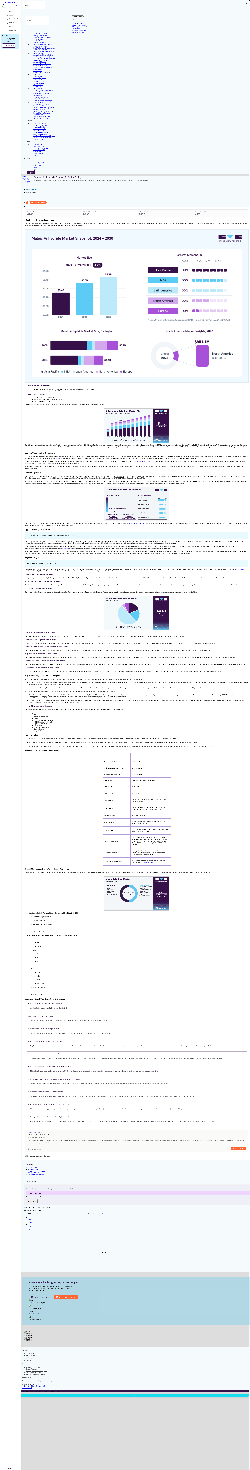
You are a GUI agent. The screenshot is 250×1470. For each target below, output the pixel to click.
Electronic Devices (39, 39)
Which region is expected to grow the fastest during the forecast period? (50, 1066)
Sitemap (28, 1360)
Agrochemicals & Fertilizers (42, 104)
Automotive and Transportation (43, 90)
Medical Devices (38, 81)
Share (30, 1219)
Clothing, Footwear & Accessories (82, 27)
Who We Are (37, 144)
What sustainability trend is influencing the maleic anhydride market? (49, 1104)
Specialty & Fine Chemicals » (42, 44)
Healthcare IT (37, 79)
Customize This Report (42, 1297)
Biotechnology (38, 76)
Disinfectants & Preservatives (42, 106)
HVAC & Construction (40, 97)
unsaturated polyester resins (142, 461)
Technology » (37, 88)
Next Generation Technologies (42, 101)
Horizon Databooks (39, 129)
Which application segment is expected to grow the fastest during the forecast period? (54, 1079)
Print (29, 1229)
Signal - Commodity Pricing (42, 137)
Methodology (29, 199)
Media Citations (38, 153)
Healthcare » (37, 74)
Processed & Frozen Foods (41, 60)
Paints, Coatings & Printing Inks (43, 111)
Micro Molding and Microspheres (43, 67)
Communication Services (41, 93)
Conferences (37, 151)
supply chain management (136, 523)
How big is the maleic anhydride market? (40, 1016)
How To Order (30, 1355)
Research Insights (38, 162)
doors (58, 458)
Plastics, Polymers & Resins (42, 116)
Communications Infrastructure (43, 92)
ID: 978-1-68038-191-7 (34, 1167)
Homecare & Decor (78, 32)
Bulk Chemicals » (39, 102)
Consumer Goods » (78, 23)
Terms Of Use (30, 1359)
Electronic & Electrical (79, 30)
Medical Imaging (38, 83)
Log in (31, 171)
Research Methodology (40, 148)
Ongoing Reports (38, 164)
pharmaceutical (239, 569)
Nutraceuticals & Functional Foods (44, 58)
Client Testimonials (39, 150)
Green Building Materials (41, 65)
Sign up (31, 173)
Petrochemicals (38, 115)
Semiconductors (38, 41)
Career (35, 157)
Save (29, 1226)
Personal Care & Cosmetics (41, 113)
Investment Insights (39, 130)
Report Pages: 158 (33, 1169)
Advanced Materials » (40, 62)
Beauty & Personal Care (79, 25)
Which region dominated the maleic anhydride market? (45, 1003)
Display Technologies (40, 36)
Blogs (35, 169)
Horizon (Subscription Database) (36, 1374)
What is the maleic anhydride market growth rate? (43, 1029)
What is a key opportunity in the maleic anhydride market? (46, 1091)
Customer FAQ (30, 1353)
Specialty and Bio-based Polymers (44, 51)
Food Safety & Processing (41, 57)
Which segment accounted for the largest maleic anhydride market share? (50, 1117)
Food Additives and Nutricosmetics (44, 48)
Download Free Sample (38, 202)
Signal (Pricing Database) (33, 1372)
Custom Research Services (41, 125)
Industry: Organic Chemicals (36, 1174)
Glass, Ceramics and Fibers (41, 72)
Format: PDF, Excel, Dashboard (37, 1171)
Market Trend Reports (40, 134)
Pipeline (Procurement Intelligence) (36, 1371)
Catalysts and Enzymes (40, 46)
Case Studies (37, 165)
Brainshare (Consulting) (33, 1367)
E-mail (30, 1222)
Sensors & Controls (39, 43)
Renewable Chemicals (40, 50)
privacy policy (100, 1213)
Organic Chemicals (39, 109)
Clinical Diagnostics (39, 78)
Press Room (37, 167)
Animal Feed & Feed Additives (43, 55)
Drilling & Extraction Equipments (43, 108)
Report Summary (31, 189)
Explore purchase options (149, 862)
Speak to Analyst (239, 1148)
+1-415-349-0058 (27, 1386)
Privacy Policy (30, 1357)
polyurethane (65, 548)
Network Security (38, 99)
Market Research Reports (41, 132)
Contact (35, 155)
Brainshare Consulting (40, 123)
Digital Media (37, 95)
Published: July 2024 (34, 1173)
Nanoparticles (37, 69)
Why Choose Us (38, 146)
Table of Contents (31, 192)
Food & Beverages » (39, 53)
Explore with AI (9, 45)
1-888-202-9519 (40, 1386)
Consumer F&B (77, 28)
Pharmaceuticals (38, 85)
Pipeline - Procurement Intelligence (44, 136)
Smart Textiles (37, 71)
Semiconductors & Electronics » (43, 34)
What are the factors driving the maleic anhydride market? (46, 1041)
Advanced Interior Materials (42, 64)
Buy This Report (31, 1201)
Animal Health (38, 86)
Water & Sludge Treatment (41, 118)
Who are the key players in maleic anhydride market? (44, 1054)
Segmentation (30, 196)
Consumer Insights (39, 127)
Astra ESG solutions (39, 139)
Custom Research (31, 1369)
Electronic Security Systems (42, 37)
